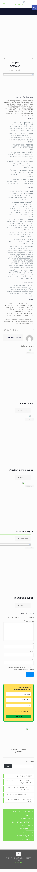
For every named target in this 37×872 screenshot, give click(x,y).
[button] (34, 7)
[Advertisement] (18, 34)
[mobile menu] (4, 4)
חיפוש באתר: (29, 762)
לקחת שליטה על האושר (24, 776)
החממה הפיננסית (14, 337)
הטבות (28, 815)
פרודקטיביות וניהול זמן (23, 836)
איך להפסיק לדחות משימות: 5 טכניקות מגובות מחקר (19, 800)
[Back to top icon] (18, 854)
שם (32, 643)
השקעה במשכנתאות (24, 597)
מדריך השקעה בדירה (24, 403)
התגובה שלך (29, 621)
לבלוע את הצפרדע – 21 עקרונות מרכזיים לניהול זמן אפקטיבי (18, 782)
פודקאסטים (27, 832)
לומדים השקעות (25, 825)
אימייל (31, 651)
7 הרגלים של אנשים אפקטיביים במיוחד (19, 794)
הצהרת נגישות (18, 862)
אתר (32, 659)
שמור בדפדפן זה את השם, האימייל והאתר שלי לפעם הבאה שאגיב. (21, 668)
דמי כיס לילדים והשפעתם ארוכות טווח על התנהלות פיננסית (19, 788)
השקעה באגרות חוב (24, 531)
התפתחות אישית (25, 818)
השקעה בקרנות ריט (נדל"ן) (21, 470)
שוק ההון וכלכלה (25, 839)
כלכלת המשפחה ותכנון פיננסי (21, 822)
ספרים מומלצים (25, 829)
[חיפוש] (8, 766)
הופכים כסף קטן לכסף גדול (22, 811)
